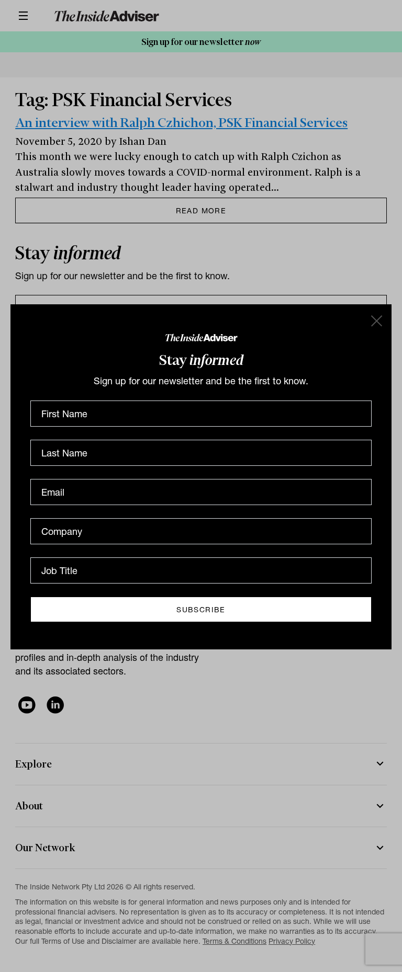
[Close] (376, 320)
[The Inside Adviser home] (201, 336)
